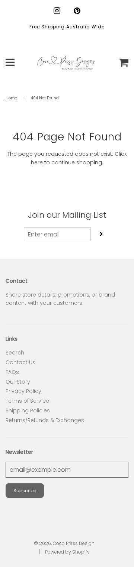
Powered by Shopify (67, 552)
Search (15, 352)
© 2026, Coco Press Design (64, 543)
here (37, 162)
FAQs (12, 372)
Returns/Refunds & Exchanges (45, 420)
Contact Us (20, 362)
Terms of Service (27, 401)
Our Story (18, 381)
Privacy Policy (23, 391)
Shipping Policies (28, 410)
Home (11, 98)
